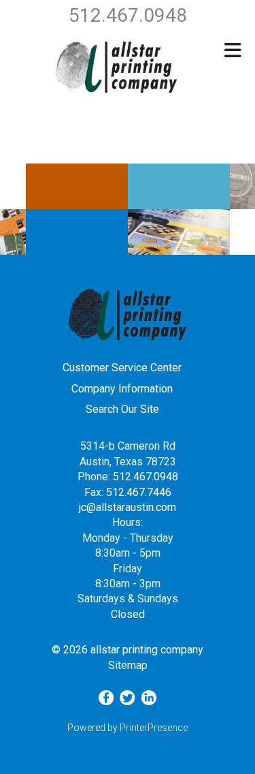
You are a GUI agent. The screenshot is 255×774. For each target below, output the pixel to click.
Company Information (122, 388)
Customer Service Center (122, 367)
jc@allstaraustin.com (127, 507)
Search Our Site (122, 409)
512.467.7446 (138, 492)
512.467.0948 (145, 476)
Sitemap (128, 665)
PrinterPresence (154, 727)
